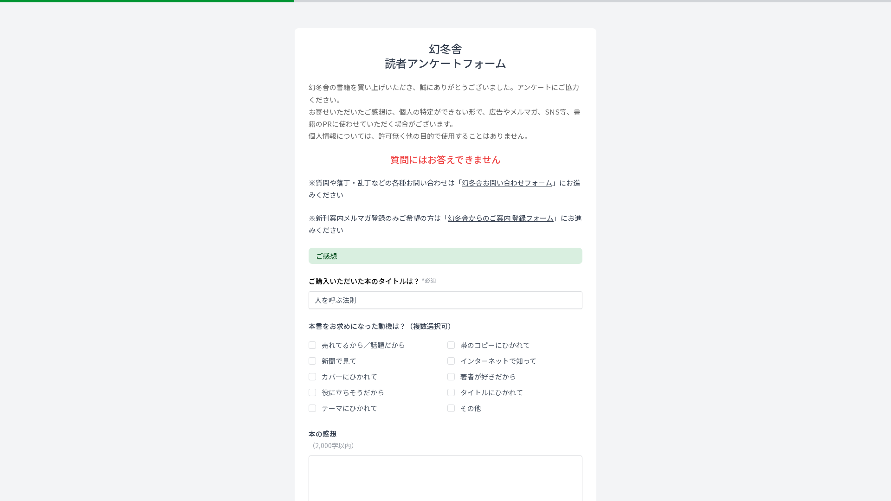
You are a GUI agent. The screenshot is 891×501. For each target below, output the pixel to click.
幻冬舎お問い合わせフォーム (507, 182)
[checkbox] (312, 345)
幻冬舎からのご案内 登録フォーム (501, 218)
